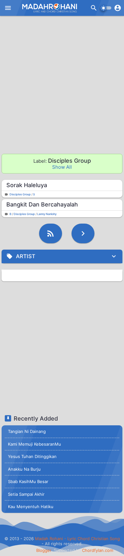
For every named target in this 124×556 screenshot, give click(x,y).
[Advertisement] (62, 85)
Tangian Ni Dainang (27, 431)
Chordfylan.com (97, 550)
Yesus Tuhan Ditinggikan (32, 456)
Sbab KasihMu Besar (28, 481)
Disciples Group (20, 194)
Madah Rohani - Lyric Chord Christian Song (77, 538)
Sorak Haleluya (26, 185)
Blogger (43, 550)
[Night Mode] (105, 8)
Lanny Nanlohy (47, 214)
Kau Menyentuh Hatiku (30, 506)
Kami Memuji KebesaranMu (34, 444)
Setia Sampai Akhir (26, 494)
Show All (62, 167)
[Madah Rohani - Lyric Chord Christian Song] (49, 8)
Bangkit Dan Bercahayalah (42, 204)
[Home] (50, 233)
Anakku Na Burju (24, 469)
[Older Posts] (83, 233)
